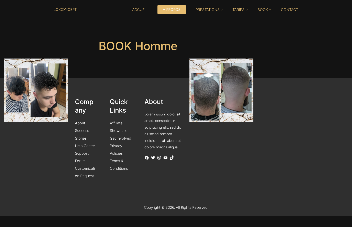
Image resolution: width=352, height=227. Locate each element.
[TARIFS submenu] (246, 10)
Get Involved (120, 138)
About (80, 123)
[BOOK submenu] (270, 10)
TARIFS (238, 9)
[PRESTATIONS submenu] (221, 10)
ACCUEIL (140, 9)
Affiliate (116, 123)
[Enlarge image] (248, 64)
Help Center (85, 145)
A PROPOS (171, 9)
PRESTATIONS (208, 9)
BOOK (262, 9)
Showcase (118, 130)
